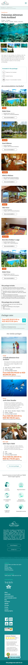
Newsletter (7, 601)
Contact (6, 609)
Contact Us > (14, 549)
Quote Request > (14, 545)
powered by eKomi (14, 654)
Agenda (6, 603)
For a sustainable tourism (11, 597)
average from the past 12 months (11, 639)
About (6, 592)
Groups (6, 607)
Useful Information (9, 596)
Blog (6, 599)
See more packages (14, 466)
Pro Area (7, 605)
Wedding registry (9, 610)
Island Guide (7, 594)
